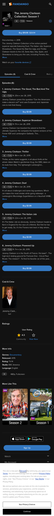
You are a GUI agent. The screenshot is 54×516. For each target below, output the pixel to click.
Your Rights (39, 479)
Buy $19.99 (32, 33)
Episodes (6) (10, 74)
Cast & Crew (30, 74)
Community (21, 339)
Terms (5, 474)
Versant (23, 471)
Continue (27, 511)
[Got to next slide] (51, 407)
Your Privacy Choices (27, 504)
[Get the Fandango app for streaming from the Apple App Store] (18, 439)
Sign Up (27, 448)
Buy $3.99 (27, 112)
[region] (27, 489)
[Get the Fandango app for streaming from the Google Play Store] (35, 439)
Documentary (15, 355)
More (4, 57)
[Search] (50, 4)
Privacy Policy (44, 474)
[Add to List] (50, 21)
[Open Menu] (4, 4)
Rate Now (33, 339)
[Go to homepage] (19, 4)
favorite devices (22, 62)
